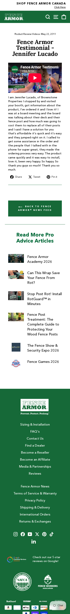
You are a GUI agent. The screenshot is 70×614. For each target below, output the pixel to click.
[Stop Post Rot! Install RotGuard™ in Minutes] (16, 295)
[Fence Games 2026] (16, 363)
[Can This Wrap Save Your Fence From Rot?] (16, 274)
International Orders (35, 514)
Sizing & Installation (35, 424)
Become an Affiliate (35, 459)
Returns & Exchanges (35, 521)
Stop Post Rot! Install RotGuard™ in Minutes (44, 299)
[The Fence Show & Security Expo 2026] (16, 347)
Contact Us (35, 438)
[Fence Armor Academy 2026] (16, 258)
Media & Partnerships (35, 466)
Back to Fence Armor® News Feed (35, 208)
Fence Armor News (35, 486)
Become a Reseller (35, 452)
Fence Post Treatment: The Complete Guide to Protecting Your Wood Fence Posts (43, 324)
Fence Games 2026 (43, 362)
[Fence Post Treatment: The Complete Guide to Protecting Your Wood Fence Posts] (16, 316)
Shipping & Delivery (35, 507)
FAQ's (35, 431)
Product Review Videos (27, 34)
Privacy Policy (35, 500)
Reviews (35, 473)
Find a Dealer (35, 445)
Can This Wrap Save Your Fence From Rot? (43, 278)
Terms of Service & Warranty (35, 493)
